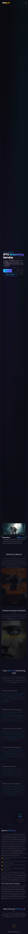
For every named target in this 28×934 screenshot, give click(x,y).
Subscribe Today (10, 274)
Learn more (7, 270)
